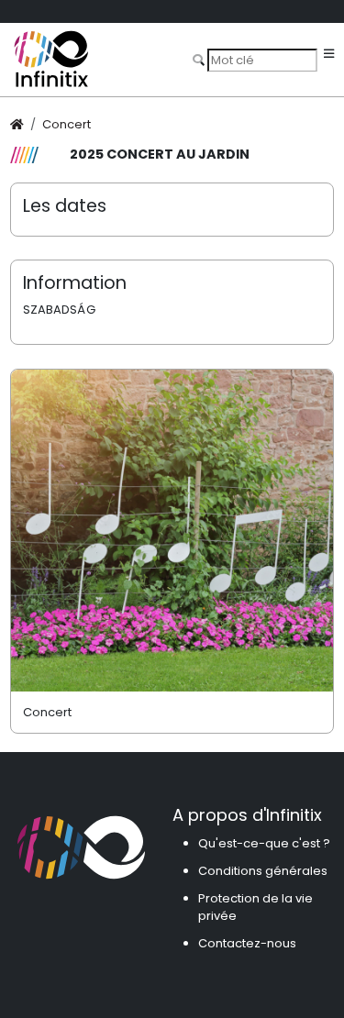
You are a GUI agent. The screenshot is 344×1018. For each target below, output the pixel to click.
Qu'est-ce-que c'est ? (264, 843)
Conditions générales (262, 871)
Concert (66, 124)
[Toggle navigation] (329, 55)
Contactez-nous (247, 943)
